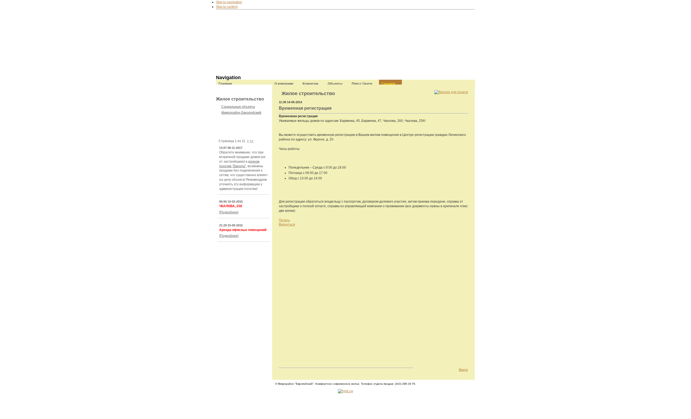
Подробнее (229, 212)
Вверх (463, 370)
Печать (284, 220)
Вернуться (287, 224)
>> (251, 141)
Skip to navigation (229, 2)
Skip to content (227, 7)
